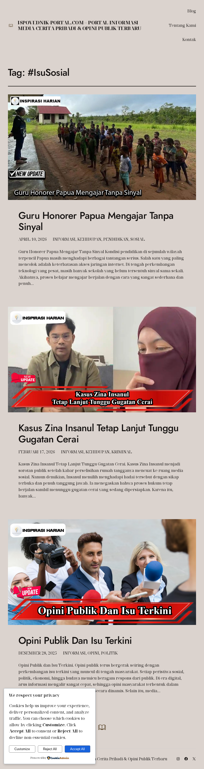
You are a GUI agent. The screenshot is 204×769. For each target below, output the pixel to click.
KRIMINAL (121, 452)
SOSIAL (137, 239)
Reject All (50, 749)
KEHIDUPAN (89, 239)
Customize (22, 749)
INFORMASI (64, 239)
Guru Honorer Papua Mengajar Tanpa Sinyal (95, 221)
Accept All (77, 749)
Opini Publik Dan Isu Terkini (75, 640)
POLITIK (109, 653)
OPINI (93, 653)
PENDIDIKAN (115, 239)
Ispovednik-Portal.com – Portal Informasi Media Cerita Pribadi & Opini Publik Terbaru (79, 25)
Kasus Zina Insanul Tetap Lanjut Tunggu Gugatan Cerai (98, 433)
